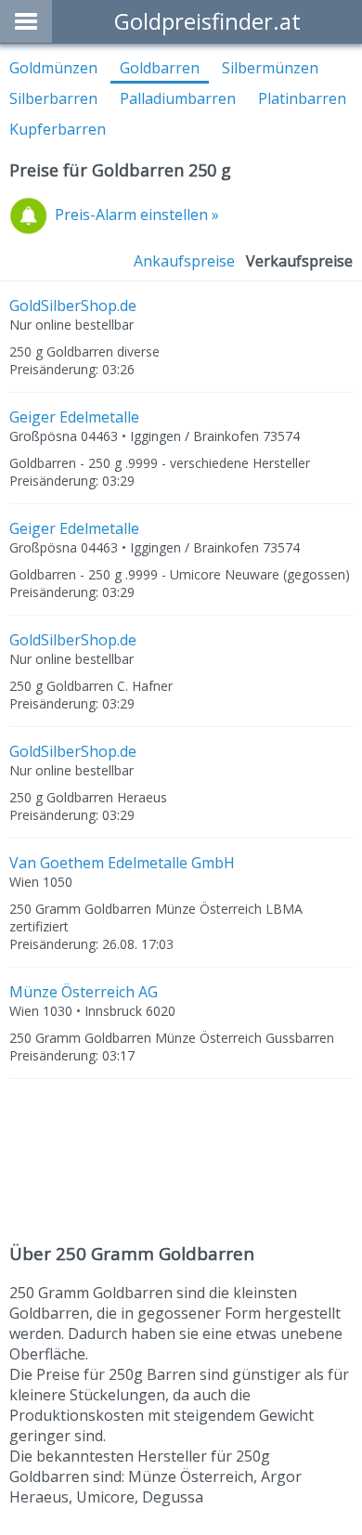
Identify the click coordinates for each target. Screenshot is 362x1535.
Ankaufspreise (184, 261)
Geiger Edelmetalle (74, 417)
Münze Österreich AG (83, 992)
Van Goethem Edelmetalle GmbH (122, 862)
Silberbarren (53, 98)
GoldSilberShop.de (72, 305)
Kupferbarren (57, 129)
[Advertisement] (181, 1162)
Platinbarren (302, 98)
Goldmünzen (53, 68)
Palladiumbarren (178, 98)
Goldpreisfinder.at (207, 21)
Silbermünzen (270, 68)
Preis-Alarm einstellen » (137, 214)
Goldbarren (160, 68)
